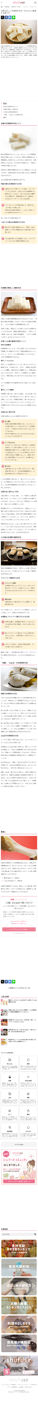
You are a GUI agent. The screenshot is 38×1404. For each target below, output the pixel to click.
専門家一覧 (34, 1384)
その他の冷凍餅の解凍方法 (10, 112)
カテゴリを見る (19, 1144)
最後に (5, 117)
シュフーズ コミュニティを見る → (19, 929)
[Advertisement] (19, 80)
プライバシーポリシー (23, 1384)
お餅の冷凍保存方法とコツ (10, 106)
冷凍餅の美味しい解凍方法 (10, 109)
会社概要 (21, 1387)
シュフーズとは (5, 1384)
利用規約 (13, 1384)
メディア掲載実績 (12, 1387)
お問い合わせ (28, 1387)
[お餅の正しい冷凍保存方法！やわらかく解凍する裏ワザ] (10, 17)
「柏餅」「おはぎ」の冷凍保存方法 (13, 114)
